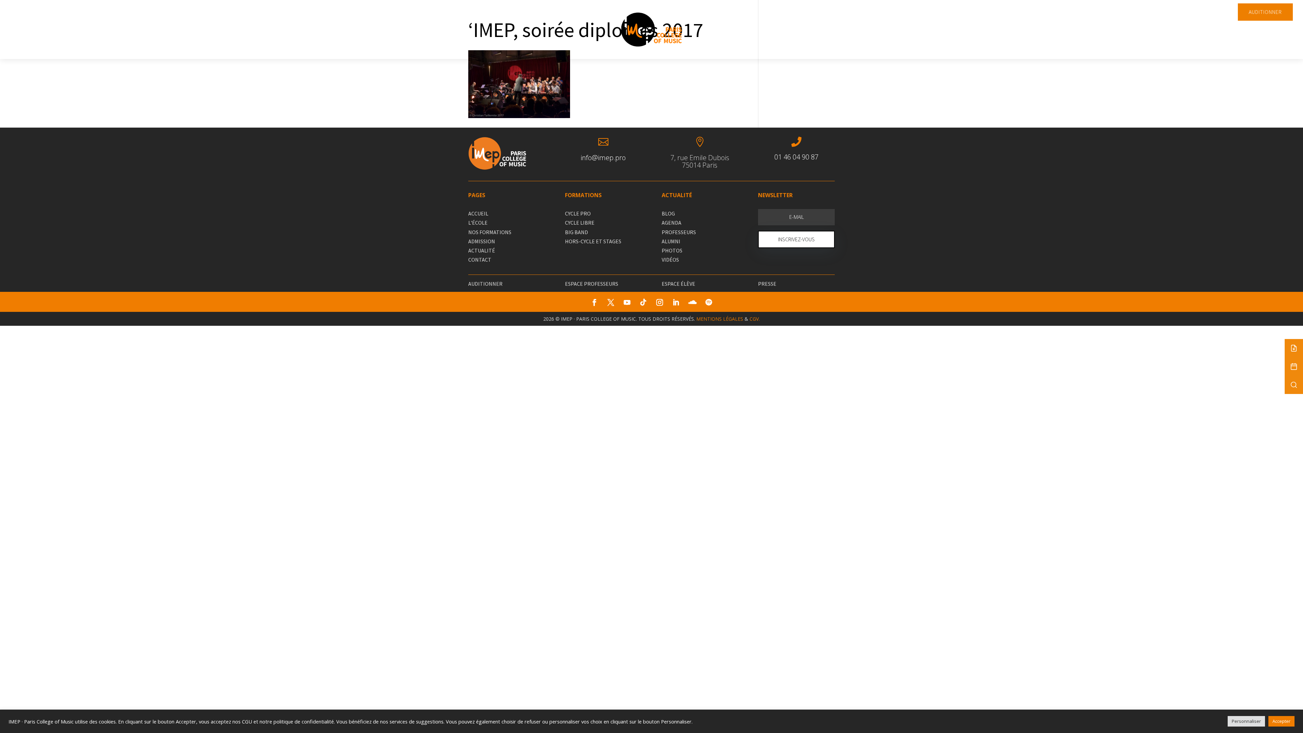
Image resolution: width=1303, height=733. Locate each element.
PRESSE (767, 283)
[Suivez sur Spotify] (708, 302)
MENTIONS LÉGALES (719, 319)
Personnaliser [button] (1246, 721)
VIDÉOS (670, 259)
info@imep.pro (603, 157)
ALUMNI (671, 241)
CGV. (755, 319)
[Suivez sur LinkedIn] (676, 302)
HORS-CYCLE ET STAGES (593, 241)
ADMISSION (481, 241)
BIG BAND (576, 232)
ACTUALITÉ (481, 250)
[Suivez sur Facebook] (594, 302)
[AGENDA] (1294, 366)
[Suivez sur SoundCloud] (692, 302)
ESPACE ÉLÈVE (678, 283)
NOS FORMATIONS (489, 232)
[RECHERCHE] (1294, 385)
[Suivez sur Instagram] (659, 302)
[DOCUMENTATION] (1294, 348)
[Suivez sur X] (611, 302)
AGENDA (671, 222)
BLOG (668, 213)
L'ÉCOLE (478, 222)
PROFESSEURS (679, 232)
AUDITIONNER (1265, 11)
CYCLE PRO (578, 213)
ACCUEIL (478, 213)
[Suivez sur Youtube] (627, 302)
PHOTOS (672, 250)
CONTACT (479, 259)
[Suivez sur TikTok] (643, 302)
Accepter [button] (1281, 721)
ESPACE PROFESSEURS (591, 283)
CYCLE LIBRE (579, 222)
